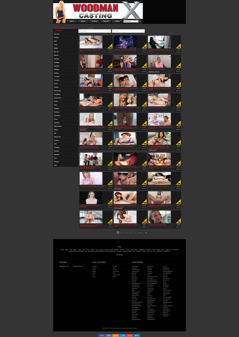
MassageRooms (151, 299)
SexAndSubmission (168, 271)
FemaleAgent (135, 307)
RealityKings (166, 269)
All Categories (83, 31)
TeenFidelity (166, 285)
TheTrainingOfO (167, 297)
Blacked (134, 275)
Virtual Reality (116, 275)
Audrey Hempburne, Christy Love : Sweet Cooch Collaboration (125, 128)
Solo (55, 158)
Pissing (56, 140)
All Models (116, 31)
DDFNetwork (135, 293)
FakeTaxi (134, 317)
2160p (79, 249)
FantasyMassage (136, 319)
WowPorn (165, 307)
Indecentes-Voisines (152, 281)
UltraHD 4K (167, 251)
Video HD (106, 21)
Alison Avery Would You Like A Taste (126, 108)
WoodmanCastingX (168, 305)
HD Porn (176, 249)
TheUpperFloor (167, 299)
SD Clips (56, 34)
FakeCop (134, 312)
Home (71, 21)
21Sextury (134, 268)
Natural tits (57, 137)
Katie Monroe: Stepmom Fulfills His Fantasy (160, 128)
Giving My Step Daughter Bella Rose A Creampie (92, 128)
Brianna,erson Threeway (157, 69)
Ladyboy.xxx (150, 288)
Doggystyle (142, 249)
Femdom (56, 80)
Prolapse (56, 147)
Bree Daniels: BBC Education (124, 146)
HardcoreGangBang (152, 276)
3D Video (94, 21)
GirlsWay (149, 268)
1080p (62, 249)
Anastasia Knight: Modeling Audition (92, 186)
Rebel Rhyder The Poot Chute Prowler (90, 206)
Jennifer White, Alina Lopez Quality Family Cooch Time (126, 89)
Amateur (56, 37)
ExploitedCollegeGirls (137, 302)
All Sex (87, 249)
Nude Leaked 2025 (100, 251)
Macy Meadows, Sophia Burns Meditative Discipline (90, 167)
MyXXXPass (150, 302)
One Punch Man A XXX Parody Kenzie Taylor (160, 167)
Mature (56, 129)
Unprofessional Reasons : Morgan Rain (126, 225)
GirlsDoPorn (150, 266)
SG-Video (165, 276)
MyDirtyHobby (151, 300)
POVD (148, 307)
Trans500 (165, 300)
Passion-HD (150, 314)
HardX (149, 275)
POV (55, 144)
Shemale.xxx (166, 278)
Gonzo (162, 249)
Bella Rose (83, 130)
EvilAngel (134, 300)
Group (56, 101)
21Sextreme (135, 266)
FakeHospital (135, 314)
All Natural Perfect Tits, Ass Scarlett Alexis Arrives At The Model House (159, 148)
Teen (55, 165)
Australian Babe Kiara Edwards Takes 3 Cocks (125, 206)
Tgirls (164, 295)
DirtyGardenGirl (136, 292)
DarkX (133, 290)
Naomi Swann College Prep (158, 225)
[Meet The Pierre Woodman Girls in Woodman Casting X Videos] (98, 11)
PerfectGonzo (150, 312)
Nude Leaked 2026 (111, 251)
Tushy (164, 281)
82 (146, 232)
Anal (55, 41)
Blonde (56, 55)
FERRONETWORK (136, 305)
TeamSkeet (166, 286)
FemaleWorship (136, 309)
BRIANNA (151, 72)
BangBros (134, 273)
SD (151, 251)
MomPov (149, 295)
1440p (70, 249)
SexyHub (165, 275)
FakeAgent (134, 311)
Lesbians (56, 122)
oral (134, 251)
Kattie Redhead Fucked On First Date (90, 50)
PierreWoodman (151, 311)
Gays (114, 273)
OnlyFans (119, 251)
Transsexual (116, 271)
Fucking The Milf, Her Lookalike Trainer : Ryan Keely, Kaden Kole (125, 70)
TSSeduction (166, 292)
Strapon (56, 161)
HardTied (149, 273)
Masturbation (58, 126)
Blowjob (56, 59)
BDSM (56, 48)
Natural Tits (91, 251)
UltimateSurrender (167, 302)
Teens (94, 276)
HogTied (149, 271)
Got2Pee (149, 269)
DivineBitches (135, 285)
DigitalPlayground (136, 283)
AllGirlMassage (136, 269)
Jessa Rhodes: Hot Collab (157, 108)
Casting (117, 21)
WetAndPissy (166, 309)
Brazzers (134, 276)
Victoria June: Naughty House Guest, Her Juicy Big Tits (90, 89)
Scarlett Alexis (152, 150)
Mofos (148, 293)
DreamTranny (135, 295)
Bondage (56, 62)
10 (140, 232)
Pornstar (144, 251)
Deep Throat (134, 249)
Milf (55, 133)
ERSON (157, 72)
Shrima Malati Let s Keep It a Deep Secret (160, 89)
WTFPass (165, 312)
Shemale (56, 154)
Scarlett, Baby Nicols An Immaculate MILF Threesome (89, 147)
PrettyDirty (150, 316)
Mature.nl (149, 292)
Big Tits (56, 51)
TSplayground (166, 293)
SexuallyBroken (167, 273)
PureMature (166, 268)
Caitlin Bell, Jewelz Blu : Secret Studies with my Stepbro (91, 70)
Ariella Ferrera (118, 189)
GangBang (57, 94)
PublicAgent (150, 317)
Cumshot (56, 76)
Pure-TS (165, 266)
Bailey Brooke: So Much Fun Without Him (126, 167)
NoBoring (149, 304)
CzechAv (134, 281)
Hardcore (56, 112)
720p (83, 249)
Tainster (165, 288)
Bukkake (56, 69)
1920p (75, 249)
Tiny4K (164, 283)
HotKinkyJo (150, 278)
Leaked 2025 (72, 251)
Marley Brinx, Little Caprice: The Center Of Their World (91, 225)
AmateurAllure (135, 271)
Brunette (56, 66)
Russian (56, 151)
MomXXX (149, 297)
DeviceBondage (136, 286)
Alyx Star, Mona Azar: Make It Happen (90, 108)
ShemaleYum (166, 280)
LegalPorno (150, 290)
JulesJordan (150, 285)
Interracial (57, 115)
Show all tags (119, 255)
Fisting (56, 87)
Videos (94, 268)
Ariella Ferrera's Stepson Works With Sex (125, 187)
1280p (66, 249)
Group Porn (57, 98)
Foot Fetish (57, 90)
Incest (56, 119)
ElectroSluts (135, 299)
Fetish (56, 83)
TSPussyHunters (167, 290)
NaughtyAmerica (151, 305)
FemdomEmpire (136, 304)
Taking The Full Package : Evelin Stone (159, 50)
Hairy (55, 105)
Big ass (102, 249)
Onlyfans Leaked (127, 251)
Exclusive (148, 249)
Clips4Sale (134, 278)
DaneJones (135, 288)
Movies (83, 21)
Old (93, 275)
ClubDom (134, 280)
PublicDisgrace (151, 319)
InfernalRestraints (151, 280)
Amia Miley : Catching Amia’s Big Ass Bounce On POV (160, 206)
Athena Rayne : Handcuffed (158, 186)
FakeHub (134, 316)
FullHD (158, 249)
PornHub (138, 251)
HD (172, 249)
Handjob (56, 108)
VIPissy (165, 304)
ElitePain (134, 297)
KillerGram (150, 286)
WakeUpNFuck (166, 311)
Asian (55, 44)
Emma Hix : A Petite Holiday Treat (125, 50)
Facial (153, 249)
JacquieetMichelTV (152, 283)
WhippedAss (166, 314)
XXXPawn (165, 316)
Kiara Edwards (118, 208)
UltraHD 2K (160, 251)
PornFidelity (150, 309)
